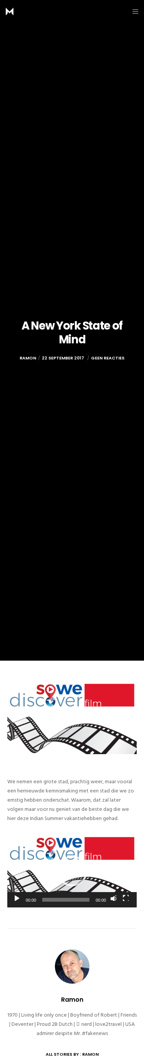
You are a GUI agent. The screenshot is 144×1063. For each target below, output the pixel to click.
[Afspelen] (16, 898)
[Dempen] (113, 898)
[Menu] (133, 11)
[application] (72, 871)
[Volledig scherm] (125, 898)
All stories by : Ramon (72, 1054)
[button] (72, 871)
